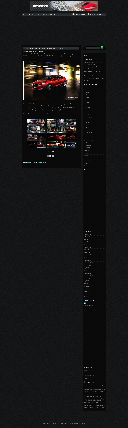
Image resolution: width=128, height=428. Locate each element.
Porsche (88, 125)
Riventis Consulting (89, 375)
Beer (87, 142)
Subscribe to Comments (96, 14)
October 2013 (87, 260)
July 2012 (86, 281)
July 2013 (86, 268)
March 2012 (87, 291)
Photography (87, 153)
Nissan (87, 122)
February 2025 (87, 234)
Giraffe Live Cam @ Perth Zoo (92, 71)
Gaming (88, 160)
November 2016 (88, 244)
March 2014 (87, 252)
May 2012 (86, 286)
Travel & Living (88, 163)
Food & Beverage (88, 140)
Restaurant (88, 147)
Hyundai (88, 107)
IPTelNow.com (87, 373)
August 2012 (87, 278)
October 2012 (87, 273)
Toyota (87, 130)
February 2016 (87, 247)
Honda (87, 104)
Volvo (87, 135)
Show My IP (87, 378)
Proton (87, 127)
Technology (87, 155)
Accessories (89, 158)
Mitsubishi (88, 120)
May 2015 (86, 249)
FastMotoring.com (89, 370)
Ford (87, 99)
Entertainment (87, 138)
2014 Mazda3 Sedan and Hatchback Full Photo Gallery (44, 48)
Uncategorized (87, 166)
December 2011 (88, 296)
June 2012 (86, 283)
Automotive (39, 162)
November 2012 (88, 270)
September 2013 (88, 262)
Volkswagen (89, 132)
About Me (30, 14)
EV (86, 94)
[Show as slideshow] (51, 151)
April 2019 (86, 242)
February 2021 (87, 236)
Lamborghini (89, 110)
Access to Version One (41, 14)
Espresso (88, 145)
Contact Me (52, 14)
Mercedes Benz (90, 117)
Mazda (44, 162)
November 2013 (88, 257)
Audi (87, 89)
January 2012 (87, 294)
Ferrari (87, 97)
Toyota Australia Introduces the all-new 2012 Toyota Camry (94, 391)
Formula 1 (88, 102)
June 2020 (86, 239)
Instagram (86, 150)
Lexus (87, 112)
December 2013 (88, 255)
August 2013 (87, 265)
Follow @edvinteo (89, 305)
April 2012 (86, 288)
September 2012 (88, 275)
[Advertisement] (64, 31)
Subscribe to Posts (79, 14)
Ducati (87, 92)
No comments (28, 162)
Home (24, 14)
